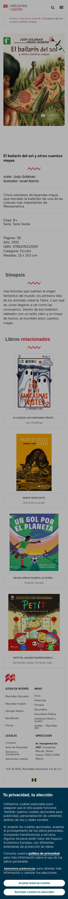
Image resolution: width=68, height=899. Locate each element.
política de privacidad (44, 853)
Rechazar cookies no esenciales (34, 891)
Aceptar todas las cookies (34, 883)
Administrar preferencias (19, 868)
